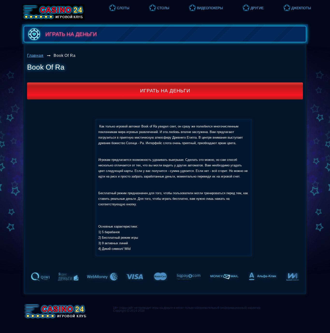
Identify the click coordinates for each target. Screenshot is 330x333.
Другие (257, 8)
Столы (163, 8)
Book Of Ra (64, 55)
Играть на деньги (165, 90)
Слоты (123, 8)
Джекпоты (301, 8)
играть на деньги (71, 34)
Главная (35, 55)
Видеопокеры (210, 8)
